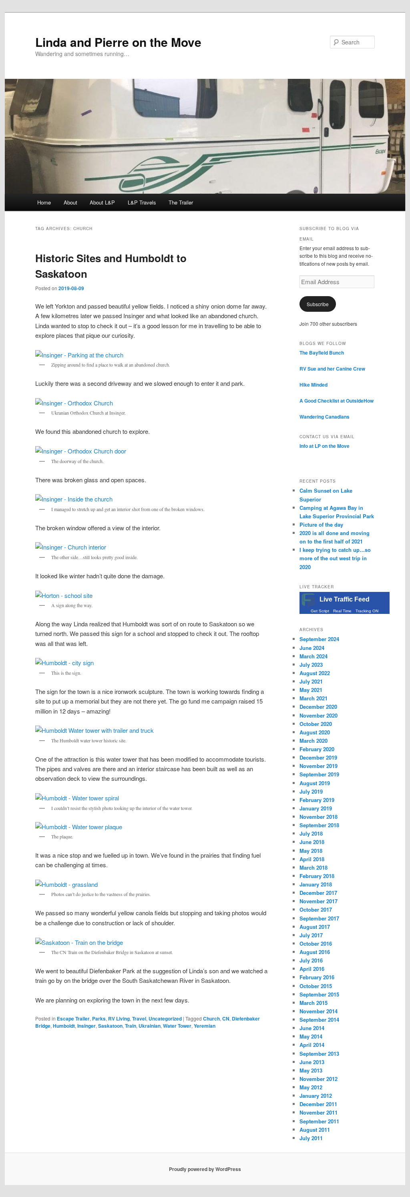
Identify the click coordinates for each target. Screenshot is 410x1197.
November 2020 (318, 715)
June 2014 (311, 1028)
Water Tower (177, 1025)
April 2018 (311, 859)
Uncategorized (165, 1018)
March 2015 (313, 1003)
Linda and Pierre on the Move (118, 41)
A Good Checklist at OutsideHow (336, 400)
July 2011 (311, 1138)
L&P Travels (142, 202)
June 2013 (311, 1062)
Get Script (320, 611)
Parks (99, 1018)
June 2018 (311, 842)
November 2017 (318, 901)
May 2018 (310, 850)
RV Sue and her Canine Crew (332, 368)
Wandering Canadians (324, 416)
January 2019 (315, 808)
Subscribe (318, 304)
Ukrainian (150, 1025)
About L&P (102, 202)
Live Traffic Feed (345, 599)
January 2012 (315, 1095)
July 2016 (311, 960)
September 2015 (319, 994)
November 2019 (318, 766)
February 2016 (316, 977)
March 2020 (313, 740)
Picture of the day (321, 524)
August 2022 (314, 673)
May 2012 (310, 1087)
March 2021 (313, 698)
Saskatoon (110, 1025)
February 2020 (316, 749)
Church (211, 1018)
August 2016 (314, 952)
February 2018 (316, 876)
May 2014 (310, 1036)
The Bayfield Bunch (321, 352)
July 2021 (311, 681)
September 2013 (319, 1053)
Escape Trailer (73, 1018)
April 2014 (311, 1045)
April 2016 (311, 968)
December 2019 (318, 757)
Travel (139, 1018)
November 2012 (318, 1079)
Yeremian (204, 1025)
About (70, 202)
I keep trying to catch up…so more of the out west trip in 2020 (335, 558)
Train (130, 1025)
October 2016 (315, 943)
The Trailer (181, 202)
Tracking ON (367, 611)
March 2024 (313, 656)
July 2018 (311, 833)
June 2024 (311, 648)
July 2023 (311, 664)
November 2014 (318, 1011)
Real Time (342, 611)
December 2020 (318, 706)
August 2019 (314, 783)
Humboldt (64, 1025)
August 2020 (314, 732)
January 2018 (315, 884)
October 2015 (315, 986)
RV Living (119, 1018)
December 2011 (318, 1104)
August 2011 (314, 1129)
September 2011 (319, 1121)
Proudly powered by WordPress (205, 1169)
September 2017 (319, 918)
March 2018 (313, 867)
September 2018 (319, 825)
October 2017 (315, 909)
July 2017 (311, 935)
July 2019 (311, 791)
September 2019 (319, 774)
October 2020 (315, 724)
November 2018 (318, 816)
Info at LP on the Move (324, 445)
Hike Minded (313, 384)
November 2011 (318, 1112)
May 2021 (310, 690)
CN (225, 1018)
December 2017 (318, 892)
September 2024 (319, 639)
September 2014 (319, 1019)
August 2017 (314, 926)
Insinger (86, 1025)
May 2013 (310, 1070)
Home (44, 202)
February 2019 (316, 800)
